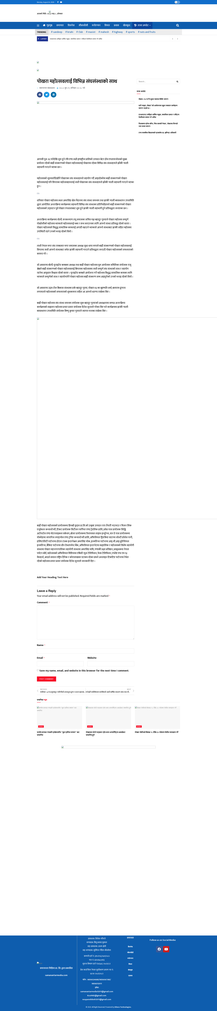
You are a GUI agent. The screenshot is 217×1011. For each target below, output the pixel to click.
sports (131, 32)
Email (41, 658)
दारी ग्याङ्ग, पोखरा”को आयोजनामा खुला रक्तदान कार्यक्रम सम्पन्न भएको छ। (158, 106)
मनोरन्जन (96, 25)
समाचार (60, 25)
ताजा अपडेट (143, 25)
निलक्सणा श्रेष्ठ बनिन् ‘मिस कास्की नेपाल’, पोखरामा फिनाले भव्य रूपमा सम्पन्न (158, 125)
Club (80, 32)
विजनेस (71, 25)
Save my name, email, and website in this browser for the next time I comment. (84, 671)
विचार (107, 25)
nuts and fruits (147, 32)
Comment (43, 603)
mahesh (105, 32)
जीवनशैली (83, 25)
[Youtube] (166, 949)
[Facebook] (159, 949)
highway (118, 32)
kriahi (70, 32)
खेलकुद (126, 25)
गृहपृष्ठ (49, 25)
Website (91, 658)
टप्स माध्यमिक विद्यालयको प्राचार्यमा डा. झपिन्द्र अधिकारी (157, 132)
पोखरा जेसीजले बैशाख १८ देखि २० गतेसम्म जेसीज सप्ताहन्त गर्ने (156, 732)
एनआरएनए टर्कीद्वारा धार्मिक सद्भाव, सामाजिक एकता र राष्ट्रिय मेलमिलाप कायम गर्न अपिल (76, 39)
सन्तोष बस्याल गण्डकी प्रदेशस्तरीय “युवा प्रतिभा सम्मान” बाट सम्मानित (58, 733)
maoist (91, 32)
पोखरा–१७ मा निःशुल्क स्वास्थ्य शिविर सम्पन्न (153, 99)
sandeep (57, 32)
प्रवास (116, 25)
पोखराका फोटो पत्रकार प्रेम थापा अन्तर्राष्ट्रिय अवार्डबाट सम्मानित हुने (105, 733)
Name (41, 645)
